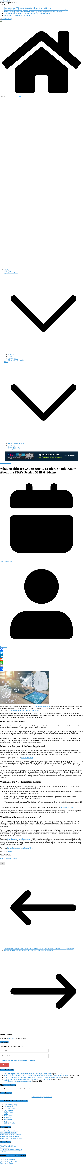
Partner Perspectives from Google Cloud (20, 848)
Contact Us (3, 1151)
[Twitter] (41, 652)
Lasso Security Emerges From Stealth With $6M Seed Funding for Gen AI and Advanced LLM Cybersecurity (39, 949)
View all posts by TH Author (9, 858)
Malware (11, 354)
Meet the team (4, 1148)
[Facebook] (41, 649)
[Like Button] (2, 863)
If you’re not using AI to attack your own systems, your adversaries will (27, 13)
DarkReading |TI (5, 463)
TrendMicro (8, 1119)
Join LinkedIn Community (8, 1133)
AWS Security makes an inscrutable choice (17, 15)
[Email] (41, 665)
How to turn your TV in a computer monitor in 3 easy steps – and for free (27, 8)
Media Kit (11, 445)
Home (6, 269)
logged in (11, 1038)
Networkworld (8, 1110)
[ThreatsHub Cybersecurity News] (41, 94)
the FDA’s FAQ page (67, 807)
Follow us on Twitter (6, 1163)
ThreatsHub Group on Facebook (10, 1134)
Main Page (7, 271)
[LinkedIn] (41, 656)
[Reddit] (41, 659)
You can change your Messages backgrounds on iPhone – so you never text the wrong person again (36, 10)
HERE (10, 851)
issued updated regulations (42, 706)
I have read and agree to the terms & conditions (18, 1060)
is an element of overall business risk (18, 839)
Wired (6, 1121)
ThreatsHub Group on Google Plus (11, 1136)
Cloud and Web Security (16, 360)
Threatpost (7, 1117)
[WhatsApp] (41, 662)
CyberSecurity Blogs (10, 1104)
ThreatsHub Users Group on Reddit (11, 1138)
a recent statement (27, 758)
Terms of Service (13, 447)
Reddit (6, 1114)
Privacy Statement (14, 449)
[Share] (41, 669)
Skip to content (5, 1)
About (6, 362)
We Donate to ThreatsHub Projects (11, 1150)
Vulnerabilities (12, 358)
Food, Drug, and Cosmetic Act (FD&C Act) (24, 710)
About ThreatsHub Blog (16, 443)
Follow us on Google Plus (8, 1161)
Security (10, 356)
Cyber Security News (11, 273)
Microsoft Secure (9, 1108)
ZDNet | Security (9, 1123)
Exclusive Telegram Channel (9, 1131)
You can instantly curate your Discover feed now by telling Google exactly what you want (33, 12)
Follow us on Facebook (7, 1159)
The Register (8, 1115)
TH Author (3, 647)
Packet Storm (8, 1112)
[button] (43, 353)
